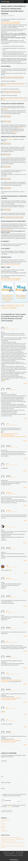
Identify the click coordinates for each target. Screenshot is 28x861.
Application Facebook (5, 820)
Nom (2, 776)
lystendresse (8, 492)
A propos (13, 852)
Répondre (25, 383)
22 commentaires (11, 15)
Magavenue (5, 15)
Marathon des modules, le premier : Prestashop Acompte (12, 839)
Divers (2, 822)
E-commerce (3, 823)
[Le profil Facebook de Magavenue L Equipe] (10, 264)
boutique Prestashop (10, 305)
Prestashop (3, 827)
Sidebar (2, 829)
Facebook (17, 305)
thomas (7, 611)
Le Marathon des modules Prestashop (8, 841)
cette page (10, 139)
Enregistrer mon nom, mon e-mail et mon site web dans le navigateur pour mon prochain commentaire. (14, 795)
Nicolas (7, 423)
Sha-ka (7, 641)
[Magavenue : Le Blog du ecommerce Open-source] (5, 1)
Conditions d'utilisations (9, 853)
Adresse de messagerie (6, 782)
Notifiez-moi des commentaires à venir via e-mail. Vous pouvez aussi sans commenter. (13, 806)
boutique (5, 109)
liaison (22, 305)
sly (6, 525)
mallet (7, 719)
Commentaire (4, 760)
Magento (3, 825)
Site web (2, 788)
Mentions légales (19, 852)
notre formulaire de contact (7, 229)
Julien (7, 327)
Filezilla (15, 132)
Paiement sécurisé (19, 853)
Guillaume (8, 578)
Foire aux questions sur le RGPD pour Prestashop (11, 837)
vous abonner (9, 806)
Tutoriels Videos (4, 830)
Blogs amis (20, 855)
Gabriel (7, 565)
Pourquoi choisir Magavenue (11, 855)
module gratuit (4, 307)
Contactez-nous (6, 852)
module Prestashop (12, 307)
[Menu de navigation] (25, 1)
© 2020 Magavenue (14, 859)
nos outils (20, 127)
